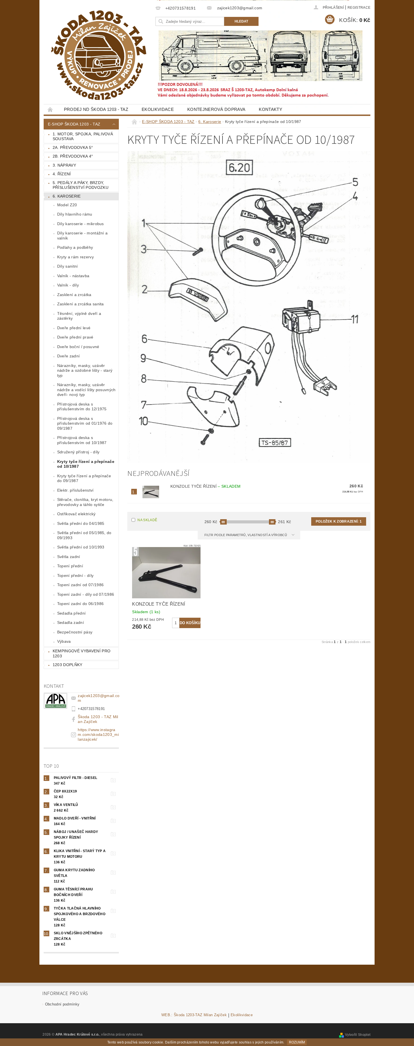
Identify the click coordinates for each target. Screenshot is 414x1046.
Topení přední (70, 566)
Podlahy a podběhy (75, 247)
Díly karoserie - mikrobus (80, 223)
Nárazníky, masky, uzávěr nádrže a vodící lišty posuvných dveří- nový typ (86, 389)
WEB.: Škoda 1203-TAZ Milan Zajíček (194, 1015)
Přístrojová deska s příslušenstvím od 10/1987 (82, 440)
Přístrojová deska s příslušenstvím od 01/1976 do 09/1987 (85, 423)
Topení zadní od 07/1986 (80, 585)
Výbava (64, 641)
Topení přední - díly (75, 575)
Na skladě (147, 520)
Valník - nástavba (73, 276)
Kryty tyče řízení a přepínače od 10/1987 (85, 464)
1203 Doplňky (68, 664)
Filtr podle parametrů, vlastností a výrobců (246, 535)
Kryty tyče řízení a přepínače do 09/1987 (84, 478)
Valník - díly (68, 285)
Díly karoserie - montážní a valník (82, 235)
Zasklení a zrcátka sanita (80, 304)
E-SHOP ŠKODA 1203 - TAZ (74, 124)
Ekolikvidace (158, 109)
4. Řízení (62, 174)
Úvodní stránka (50, 109)
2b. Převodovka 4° (73, 156)
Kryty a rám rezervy (75, 257)
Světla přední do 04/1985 (80, 523)
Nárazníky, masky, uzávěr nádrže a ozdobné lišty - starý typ (85, 370)
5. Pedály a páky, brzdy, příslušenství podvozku (80, 185)
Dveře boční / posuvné (78, 346)
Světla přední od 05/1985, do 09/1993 (84, 535)
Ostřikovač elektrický (76, 514)
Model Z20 (67, 205)
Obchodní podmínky (62, 1004)
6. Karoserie (67, 196)
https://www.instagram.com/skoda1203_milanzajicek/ (98, 734)
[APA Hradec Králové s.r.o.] (98, 55)
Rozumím (297, 1042)
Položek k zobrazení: (339, 521)
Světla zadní (68, 556)
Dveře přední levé (73, 328)
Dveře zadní (68, 356)
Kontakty (270, 109)
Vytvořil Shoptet (357, 1035)
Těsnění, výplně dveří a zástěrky (79, 316)
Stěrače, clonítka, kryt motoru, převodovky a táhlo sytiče (85, 502)
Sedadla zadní (70, 622)
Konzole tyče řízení (205, 486)
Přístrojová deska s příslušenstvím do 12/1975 (82, 406)
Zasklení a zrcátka (74, 294)
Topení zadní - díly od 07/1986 (85, 594)
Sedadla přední (71, 613)
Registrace (359, 8)
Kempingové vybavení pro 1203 (81, 653)
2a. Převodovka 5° (73, 147)
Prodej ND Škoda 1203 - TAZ (96, 109)
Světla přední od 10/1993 (80, 547)
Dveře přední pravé (75, 337)
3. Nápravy (64, 165)
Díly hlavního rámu (74, 214)
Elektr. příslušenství (75, 490)
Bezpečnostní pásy (74, 632)
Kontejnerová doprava (216, 109)
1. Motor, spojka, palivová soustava (83, 136)
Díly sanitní (67, 266)
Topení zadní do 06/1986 (80, 603)
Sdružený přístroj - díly (78, 452)
